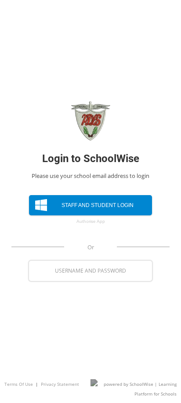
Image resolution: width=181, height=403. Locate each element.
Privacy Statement (60, 384)
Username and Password (90, 270)
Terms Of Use (18, 384)
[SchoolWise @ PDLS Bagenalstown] (90, 120)
